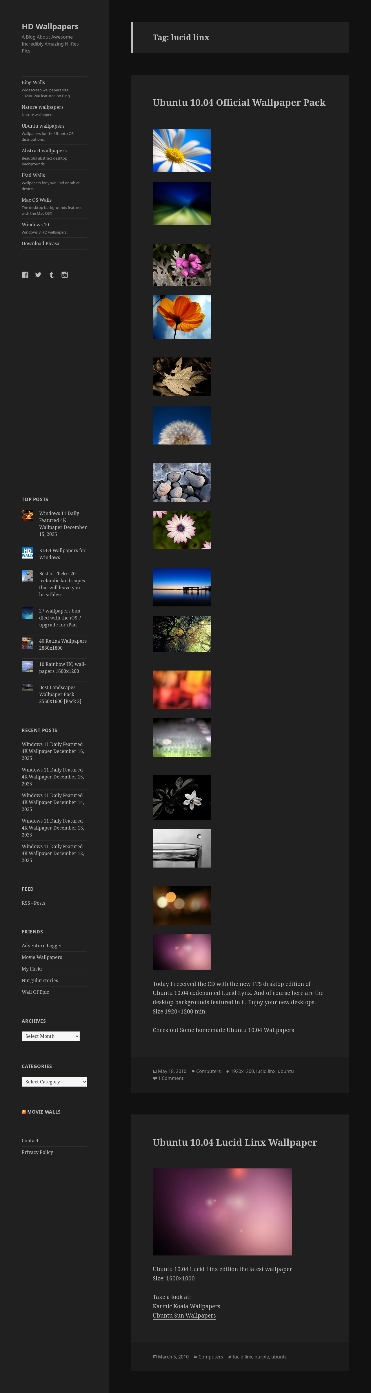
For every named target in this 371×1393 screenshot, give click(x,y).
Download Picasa (40, 243)
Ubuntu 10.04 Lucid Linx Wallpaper (235, 1142)
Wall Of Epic (35, 992)
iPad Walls (51, 181)
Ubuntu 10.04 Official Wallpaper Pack (239, 102)
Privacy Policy (37, 1152)
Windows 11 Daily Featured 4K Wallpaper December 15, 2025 (53, 777)
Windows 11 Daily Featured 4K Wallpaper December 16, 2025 (53, 751)
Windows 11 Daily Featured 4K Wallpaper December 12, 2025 (53, 853)
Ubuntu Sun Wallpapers (184, 1315)
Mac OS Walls (52, 206)
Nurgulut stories (40, 980)
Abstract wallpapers (44, 157)
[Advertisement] (54, 387)
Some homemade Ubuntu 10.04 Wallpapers (237, 1030)
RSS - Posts (33, 903)
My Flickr (32, 969)
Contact (30, 1140)
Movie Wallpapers (42, 957)
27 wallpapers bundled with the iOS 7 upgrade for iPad (60, 618)
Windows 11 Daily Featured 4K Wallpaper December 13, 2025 (53, 828)
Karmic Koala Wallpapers (186, 1306)
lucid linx (265, 1071)
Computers (208, 1071)
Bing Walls (46, 88)
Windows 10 (45, 228)
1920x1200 (242, 1071)
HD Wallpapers (50, 26)
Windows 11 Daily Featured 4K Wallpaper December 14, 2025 (53, 802)
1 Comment (170, 1078)
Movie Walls (44, 1112)
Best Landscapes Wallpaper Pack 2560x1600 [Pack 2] (60, 694)
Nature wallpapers (42, 110)
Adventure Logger (42, 945)
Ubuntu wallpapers (48, 132)
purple (261, 1357)
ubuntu (286, 1071)
